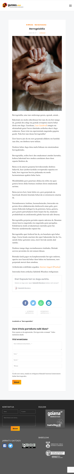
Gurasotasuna (40, 24)
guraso (42, 33)
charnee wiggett (46, 267)
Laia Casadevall (41, 125)
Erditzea (29, 24)
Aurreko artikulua (29, 312)
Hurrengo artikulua (44, 312)
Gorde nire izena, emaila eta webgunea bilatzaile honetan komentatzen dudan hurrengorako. (36, 375)
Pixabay (57, 267)
